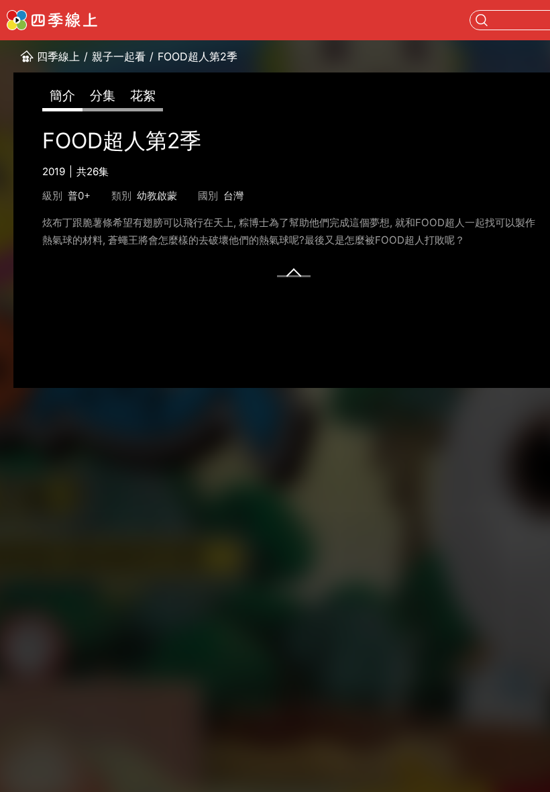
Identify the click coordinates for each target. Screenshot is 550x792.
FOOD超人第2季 (197, 56)
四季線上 (58, 56)
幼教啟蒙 (157, 195)
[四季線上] (52, 20)
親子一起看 (119, 56)
